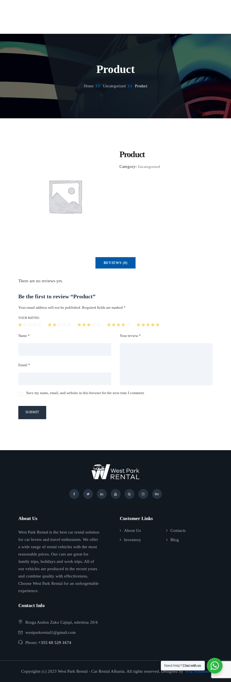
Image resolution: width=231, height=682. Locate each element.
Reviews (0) (116, 263)
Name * (24, 336)
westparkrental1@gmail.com (50, 632)
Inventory (132, 539)
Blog (174, 539)
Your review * (130, 336)
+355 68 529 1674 (54, 642)
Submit (32, 412)
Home (89, 86)
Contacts (178, 530)
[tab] (115, 262)
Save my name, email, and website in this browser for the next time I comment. (85, 393)
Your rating (28, 317)
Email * (24, 365)
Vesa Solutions (197, 671)
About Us (132, 530)
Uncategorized (114, 86)
